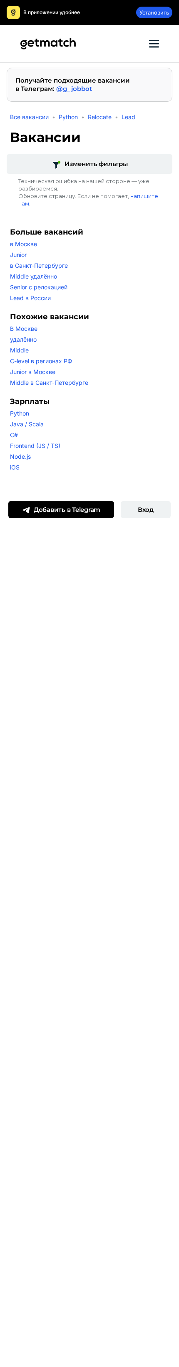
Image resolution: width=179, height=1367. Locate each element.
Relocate (100, 116)
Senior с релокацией (38, 287)
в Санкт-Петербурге (39, 265)
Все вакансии (29, 116)
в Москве (23, 243)
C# (14, 434)
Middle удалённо (33, 276)
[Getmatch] (48, 43)
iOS (15, 467)
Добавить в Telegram (67, 510)
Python (68, 116)
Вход (146, 510)
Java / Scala (27, 424)
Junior (18, 254)
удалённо (23, 339)
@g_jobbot (74, 89)
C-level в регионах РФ (41, 360)
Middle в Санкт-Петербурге (49, 382)
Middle (19, 350)
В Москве (23, 328)
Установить (154, 12)
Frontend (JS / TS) (35, 445)
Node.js (20, 456)
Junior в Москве (32, 371)
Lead (128, 116)
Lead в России (30, 297)
